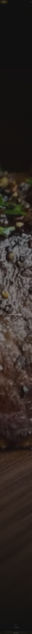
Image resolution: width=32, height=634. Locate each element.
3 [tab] (16, 627)
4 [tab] (17, 627)
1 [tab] (14, 627)
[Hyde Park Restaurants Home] (4, 2)
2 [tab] (15, 627)
